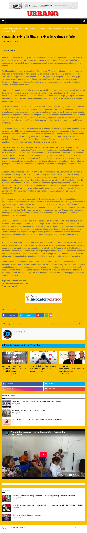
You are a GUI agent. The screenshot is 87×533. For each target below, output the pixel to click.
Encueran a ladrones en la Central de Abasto (28, 411)
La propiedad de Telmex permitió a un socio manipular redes (43, 367)
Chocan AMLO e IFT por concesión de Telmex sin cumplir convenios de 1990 (71, 368)
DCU (4, 41)
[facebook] (22, 384)
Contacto (83, 528)
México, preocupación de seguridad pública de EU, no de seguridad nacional (14, 368)
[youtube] (64, 389)
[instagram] (22, 389)
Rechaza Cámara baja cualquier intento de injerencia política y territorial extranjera (44, 496)
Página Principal (9, 28)
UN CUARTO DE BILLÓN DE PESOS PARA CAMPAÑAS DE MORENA (37, 420)
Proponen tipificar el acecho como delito (27, 515)
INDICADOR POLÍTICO (30, 28)
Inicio (71, 528)
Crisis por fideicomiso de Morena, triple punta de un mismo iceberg (36, 401)
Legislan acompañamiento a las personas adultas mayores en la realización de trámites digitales (48, 505)
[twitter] (64, 384)
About (76, 528)
